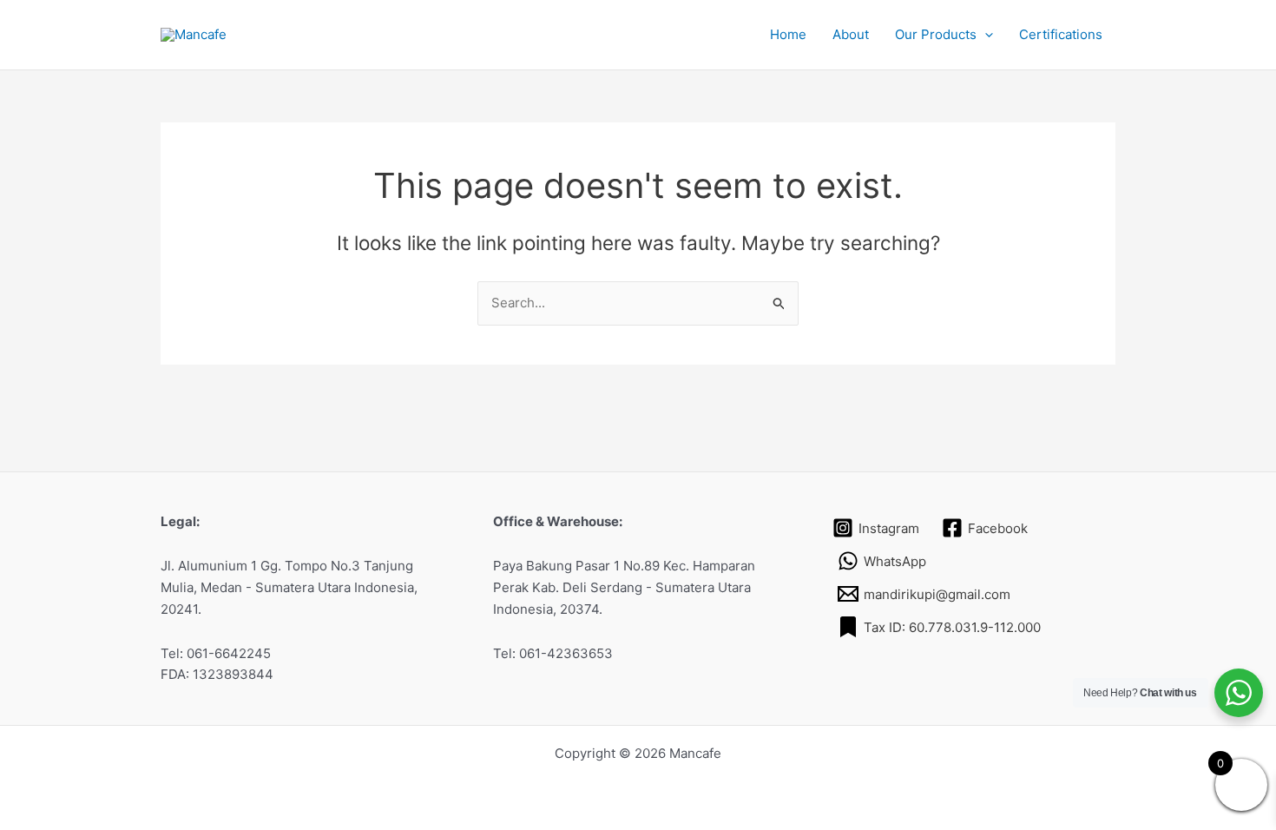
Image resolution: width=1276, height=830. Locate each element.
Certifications (1060, 34)
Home (788, 34)
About (850, 34)
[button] (985, 34)
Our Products (936, 34)
